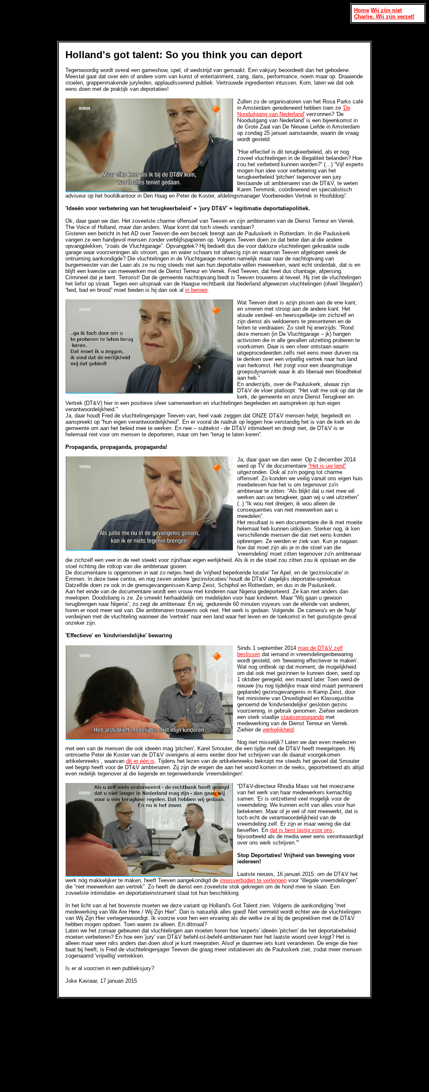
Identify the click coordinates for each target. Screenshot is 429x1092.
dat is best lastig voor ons (301, 830)
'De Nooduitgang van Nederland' (293, 111)
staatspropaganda (302, 717)
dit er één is (140, 761)
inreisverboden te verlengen (253, 880)
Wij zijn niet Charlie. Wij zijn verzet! (384, 13)
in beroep (196, 290)
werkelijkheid (278, 729)
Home (361, 10)
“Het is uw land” (327, 466)
